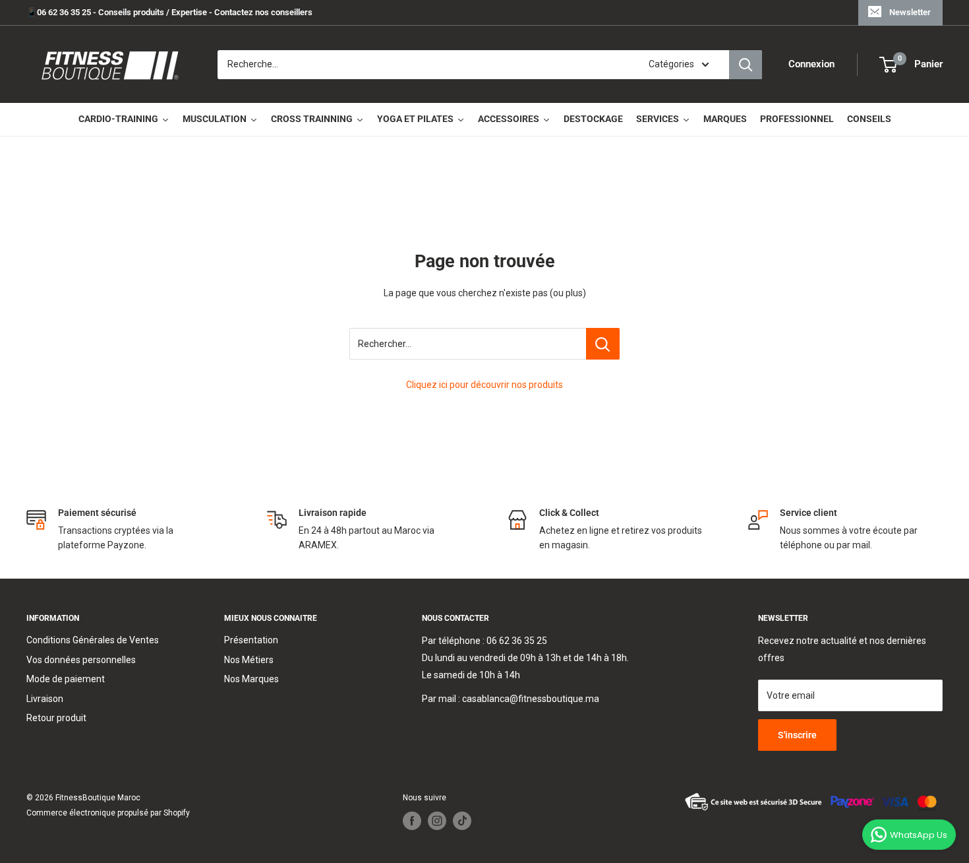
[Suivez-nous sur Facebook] (412, 821)
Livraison (44, 698)
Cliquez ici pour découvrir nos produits (484, 384)
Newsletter (910, 12)
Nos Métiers (249, 660)
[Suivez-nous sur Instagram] (437, 821)
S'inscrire (797, 735)
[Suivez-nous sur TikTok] (462, 821)
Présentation (251, 640)
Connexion (811, 65)
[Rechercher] (745, 64)
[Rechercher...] (603, 344)
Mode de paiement (65, 679)
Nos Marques (251, 679)
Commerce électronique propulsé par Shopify (108, 812)
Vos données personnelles (81, 660)
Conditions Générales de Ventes (92, 640)
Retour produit (56, 718)
